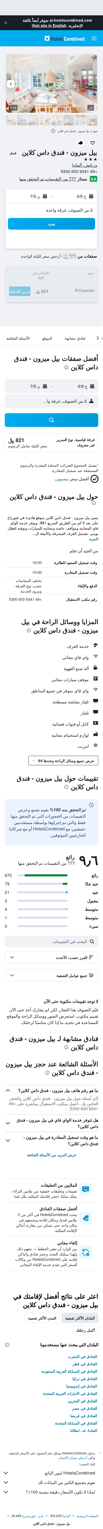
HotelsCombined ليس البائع (70, 1473)
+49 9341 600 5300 (79, 171)
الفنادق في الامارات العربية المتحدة (70, 1393)
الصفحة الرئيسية (87, 1515)
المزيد (93, 538)
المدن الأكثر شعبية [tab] (42, 1318)
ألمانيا (66, 1515)
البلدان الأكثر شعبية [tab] (80, 1318)
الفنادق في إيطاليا (83, 1430)
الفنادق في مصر (84, 1408)
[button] (6, 23)
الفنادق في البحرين (82, 1400)
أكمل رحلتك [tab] (85, 1330)
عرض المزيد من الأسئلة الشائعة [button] (51, 1154)
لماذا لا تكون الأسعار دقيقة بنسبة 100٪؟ (60, 1492)
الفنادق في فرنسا (83, 1415)
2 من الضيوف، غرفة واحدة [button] (69, 210)
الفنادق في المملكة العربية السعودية (69, 1371)
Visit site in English (49, 25)
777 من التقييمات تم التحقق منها (47, 179)
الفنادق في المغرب (82, 1356)
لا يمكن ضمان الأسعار (73, 1457)
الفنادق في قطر (85, 1363)
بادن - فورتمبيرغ (33, 1515)
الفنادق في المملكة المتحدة (76, 1423)
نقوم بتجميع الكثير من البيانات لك (66, 1482)
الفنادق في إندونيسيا (81, 1386)
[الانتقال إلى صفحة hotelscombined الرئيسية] (64, 38)
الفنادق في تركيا (84, 1378)
